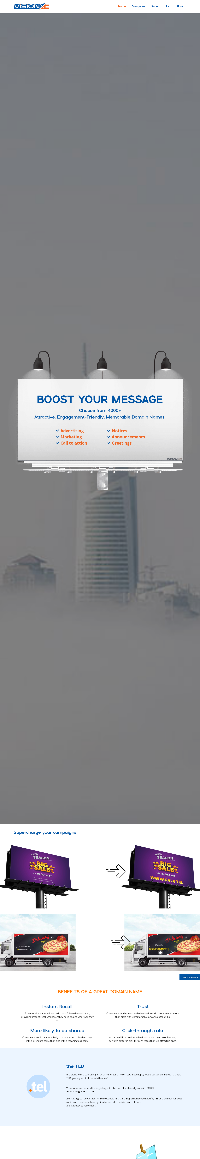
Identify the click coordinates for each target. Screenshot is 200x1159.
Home (122, 6)
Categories (138, 6)
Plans (179, 6)
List (168, 6)
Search (155, 6)
